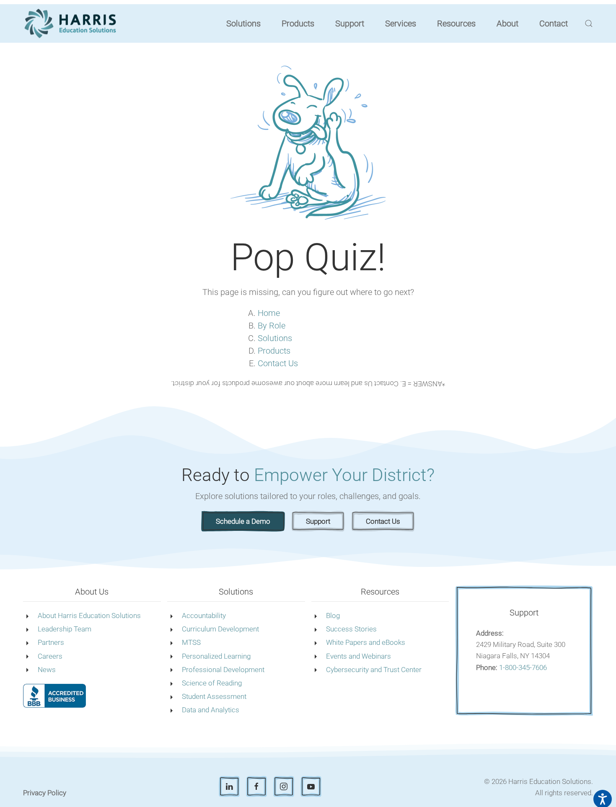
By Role (271, 326)
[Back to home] (71, 23)
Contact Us (278, 363)
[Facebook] (256, 786)
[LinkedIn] (229, 786)
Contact (553, 23)
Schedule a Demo (243, 521)
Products (274, 351)
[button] (589, 23)
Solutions (275, 338)
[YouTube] (310, 786)
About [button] (507, 23)
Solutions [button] (243, 23)
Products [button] (298, 23)
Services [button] (400, 23)
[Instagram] (283, 786)
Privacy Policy (44, 793)
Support (349, 23)
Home (269, 313)
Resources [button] (456, 23)
